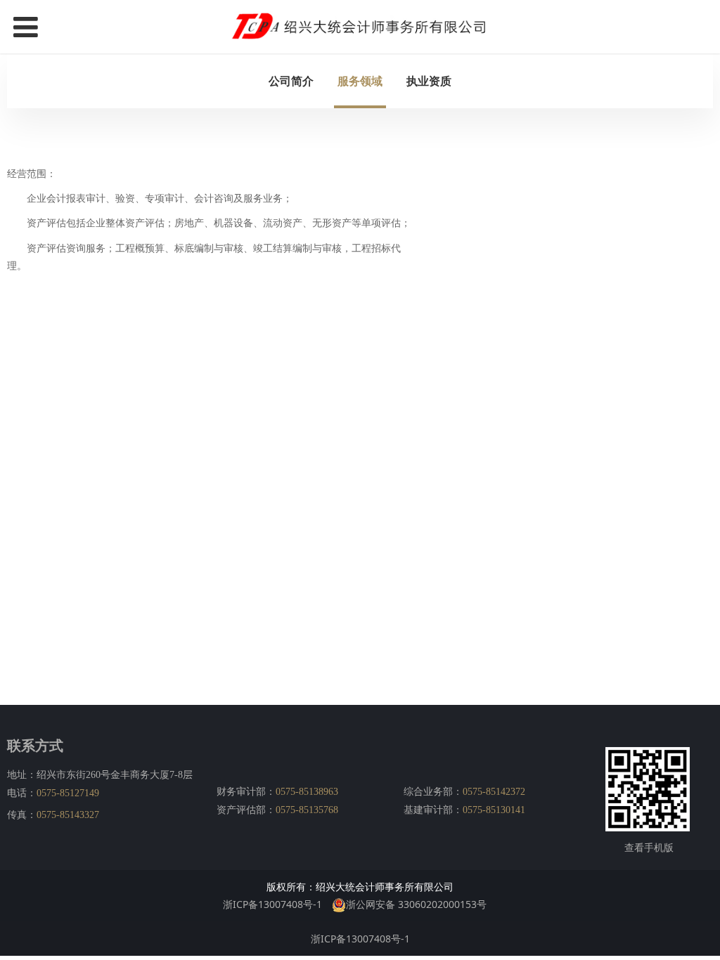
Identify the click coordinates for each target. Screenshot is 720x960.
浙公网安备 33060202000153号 (416, 904)
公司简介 (291, 81)
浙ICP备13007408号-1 (272, 904)
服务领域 (360, 81)
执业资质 (428, 81)
